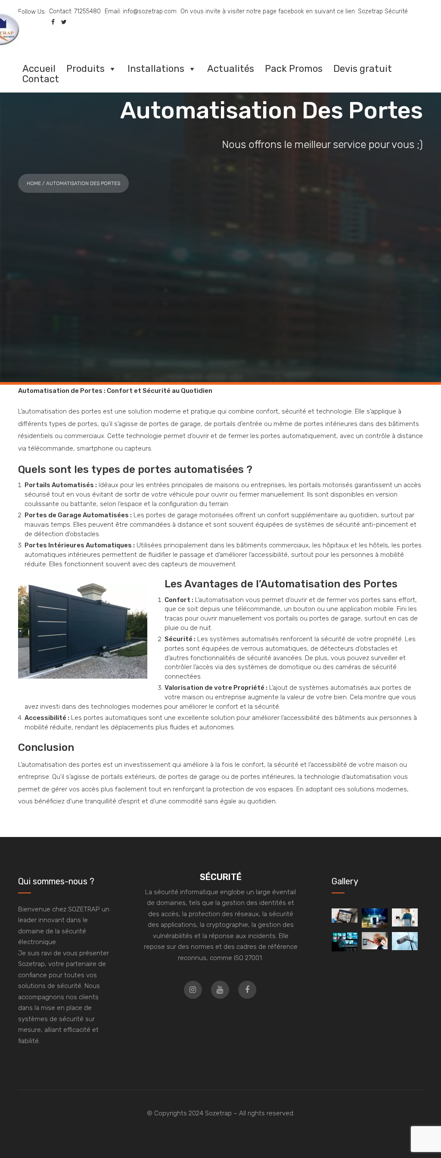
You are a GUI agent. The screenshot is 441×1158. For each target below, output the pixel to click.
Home (34, 183)
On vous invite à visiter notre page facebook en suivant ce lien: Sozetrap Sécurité (294, 11)
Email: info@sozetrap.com (141, 11)
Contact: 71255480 (75, 11)
